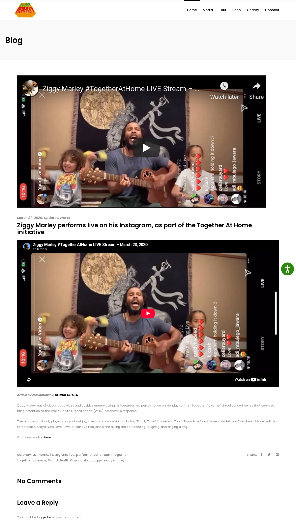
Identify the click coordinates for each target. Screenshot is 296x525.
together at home (31, 460)
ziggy (97, 460)
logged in (44, 517)
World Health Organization (69, 460)
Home (43, 454)
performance (87, 454)
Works (65, 217)
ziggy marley (114, 460)
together (120, 454)
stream (105, 454)
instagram (58, 454)
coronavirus (27, 454)
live (71, 454)
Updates (51, 217)
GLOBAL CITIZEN (66, 395)
